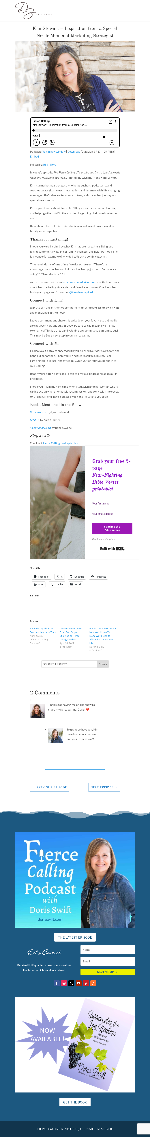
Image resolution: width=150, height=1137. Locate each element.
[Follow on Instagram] (64, 983)
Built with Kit (112, 548)
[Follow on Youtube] (79, 983)
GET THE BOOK (75, 1102)
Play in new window (53, 151)
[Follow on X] (71, 983)
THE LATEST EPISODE (75, 937)
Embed (34, 156)
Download (74, 151)
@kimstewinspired (81, 292)
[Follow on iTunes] (93, 983)
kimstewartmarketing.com (79, 282)
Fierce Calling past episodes (60, 443)
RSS (45, 164)
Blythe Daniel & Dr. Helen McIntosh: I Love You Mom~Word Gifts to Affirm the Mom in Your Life (102, 636)
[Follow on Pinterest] (86, 983)
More (53, 164)
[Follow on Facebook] (57, 983)
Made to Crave (38, 412)
